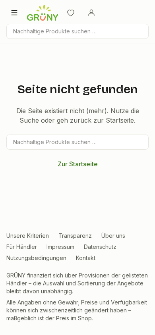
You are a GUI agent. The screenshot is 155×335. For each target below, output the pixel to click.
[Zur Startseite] (42, 13)
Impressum (60, 246)
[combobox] (77, 31)
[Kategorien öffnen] (14, 13)
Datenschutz (100, 246)
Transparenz (75, 235)
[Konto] (91, 13)
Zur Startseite (78, 164)
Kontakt (85, 257)
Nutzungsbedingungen (36, 257)
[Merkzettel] (71, 13)
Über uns (113, 235)
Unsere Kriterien (27, 235)
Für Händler (21, 246)
